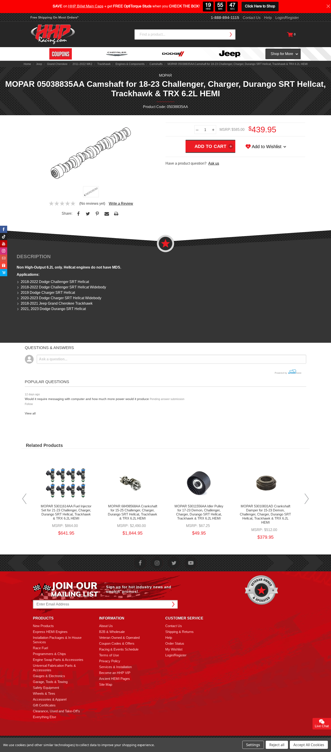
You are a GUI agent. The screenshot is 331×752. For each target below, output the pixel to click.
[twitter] (174, 563)
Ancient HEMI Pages (114, 679)
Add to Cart (66, 487)
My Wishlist (173, 649)
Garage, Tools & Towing (50, 682)
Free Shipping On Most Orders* (54, 17)
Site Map (105, 684)
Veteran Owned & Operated (119, 637)
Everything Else (44, 717)
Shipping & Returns (179, 632)
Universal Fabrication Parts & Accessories (54, 668)
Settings (253, 744)
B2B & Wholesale (112, 632)
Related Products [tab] (44, 445)
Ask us (213, 163)
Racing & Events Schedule (118, 649)
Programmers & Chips (49, 654)
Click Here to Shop (260, 6)
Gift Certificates (44, 705)
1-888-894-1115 (225, 17)
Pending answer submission (167, 399)
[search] (230, 34)
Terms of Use (109, 655)
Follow (29, 404)
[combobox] (185, 34)
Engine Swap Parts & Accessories (58, 660)
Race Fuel (40, 648)
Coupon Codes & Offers (116, 643)
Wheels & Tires (44, 693)
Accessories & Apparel (49, 699)
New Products (43, 626)
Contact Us (252, 18)
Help (268, 18)
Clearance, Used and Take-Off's (56, 711)
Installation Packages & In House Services (57, 640)
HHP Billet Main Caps (85, 6)
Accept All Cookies (308, 744)
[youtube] (191, 563)
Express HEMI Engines (50, 632)
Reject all (276, 744)
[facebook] (140, 563)
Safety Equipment (46, 688)
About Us (106, 626)
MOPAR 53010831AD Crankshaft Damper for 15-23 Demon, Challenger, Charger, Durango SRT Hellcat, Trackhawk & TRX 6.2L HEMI (265, 514)
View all (30, 413)
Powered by (281, 373)
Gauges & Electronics (49, 676)
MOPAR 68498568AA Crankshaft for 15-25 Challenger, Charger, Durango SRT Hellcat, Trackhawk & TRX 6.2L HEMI (132, 512)
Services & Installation (115, 667)
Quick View (66, 479)
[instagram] (157, 563)
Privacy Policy (109, 661)
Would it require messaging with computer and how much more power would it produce (87, 399)
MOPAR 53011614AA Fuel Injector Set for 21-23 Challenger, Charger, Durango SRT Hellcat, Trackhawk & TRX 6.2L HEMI (66, 512)
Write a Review (121, 203)
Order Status (174, 643)
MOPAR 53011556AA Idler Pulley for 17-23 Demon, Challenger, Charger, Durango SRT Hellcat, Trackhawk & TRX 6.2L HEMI (199, 512)
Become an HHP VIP (114, 673)
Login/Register (287, 18)
